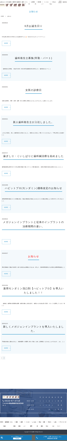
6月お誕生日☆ (33, 26)
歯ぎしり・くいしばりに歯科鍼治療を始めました (33, 156)
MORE (6, 43)
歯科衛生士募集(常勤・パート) (33, 58)
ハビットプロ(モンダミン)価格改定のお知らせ (33, 188)
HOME (2, 16)
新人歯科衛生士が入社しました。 (33, 122)
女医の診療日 (33, 90)
